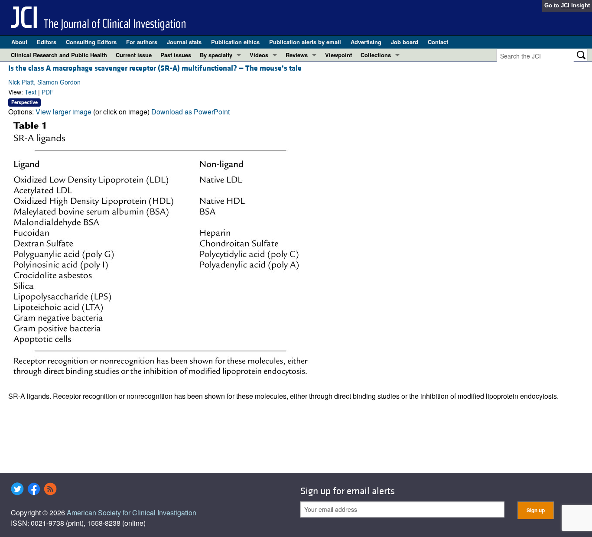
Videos (259, 55)
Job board (404, 42)
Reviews (297, 55)
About (19, 42)
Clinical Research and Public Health (59, 55)
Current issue (134, 55)
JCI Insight (575, 5)
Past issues (175, 55)
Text (30, 92)
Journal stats (184, 42)
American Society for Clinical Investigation (131, 512)
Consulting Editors (91, 42)
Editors (46, 42)
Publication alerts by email (305, 42)
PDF (48, 92)
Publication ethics (235, 42)
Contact (438, 42)
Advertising (366, 42)
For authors (141, 42)
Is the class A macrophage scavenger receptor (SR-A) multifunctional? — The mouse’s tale (155, 68)
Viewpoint (338, 55)
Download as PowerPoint (190, 112)
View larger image (63, 112)
